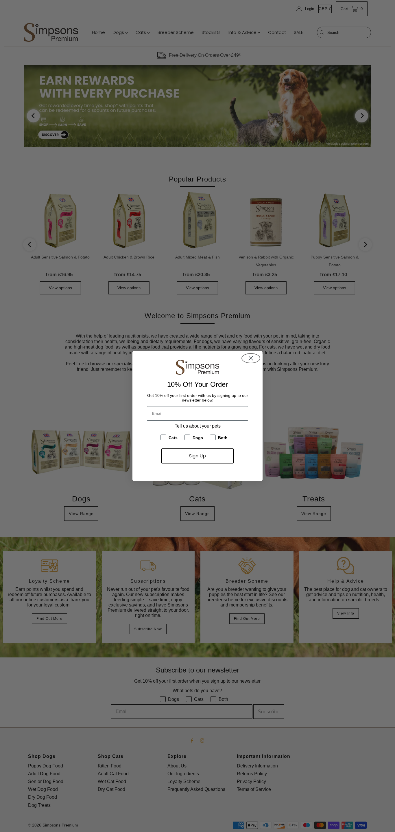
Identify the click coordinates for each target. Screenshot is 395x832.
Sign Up (197, 455)
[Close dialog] (250, 358)
